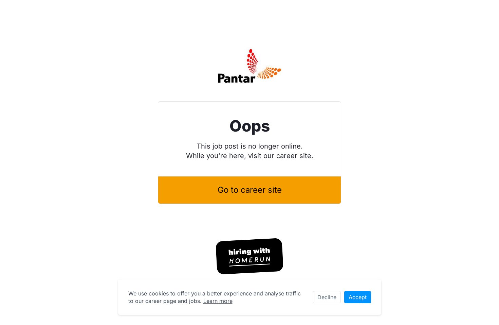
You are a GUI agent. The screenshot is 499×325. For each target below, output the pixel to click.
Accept (358, 297)
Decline (326, 297)
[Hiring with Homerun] (249, 256)
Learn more (218, 300)
